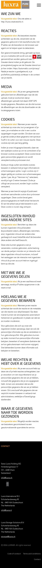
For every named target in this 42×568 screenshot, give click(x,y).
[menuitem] (38, 4)
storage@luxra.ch (8, 536)
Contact (37, 559)
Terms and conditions (32, 554)
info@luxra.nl (6, 510)
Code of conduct (14, 554)
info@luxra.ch (6, 478)
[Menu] (38, 4)
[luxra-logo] (15, 4)
